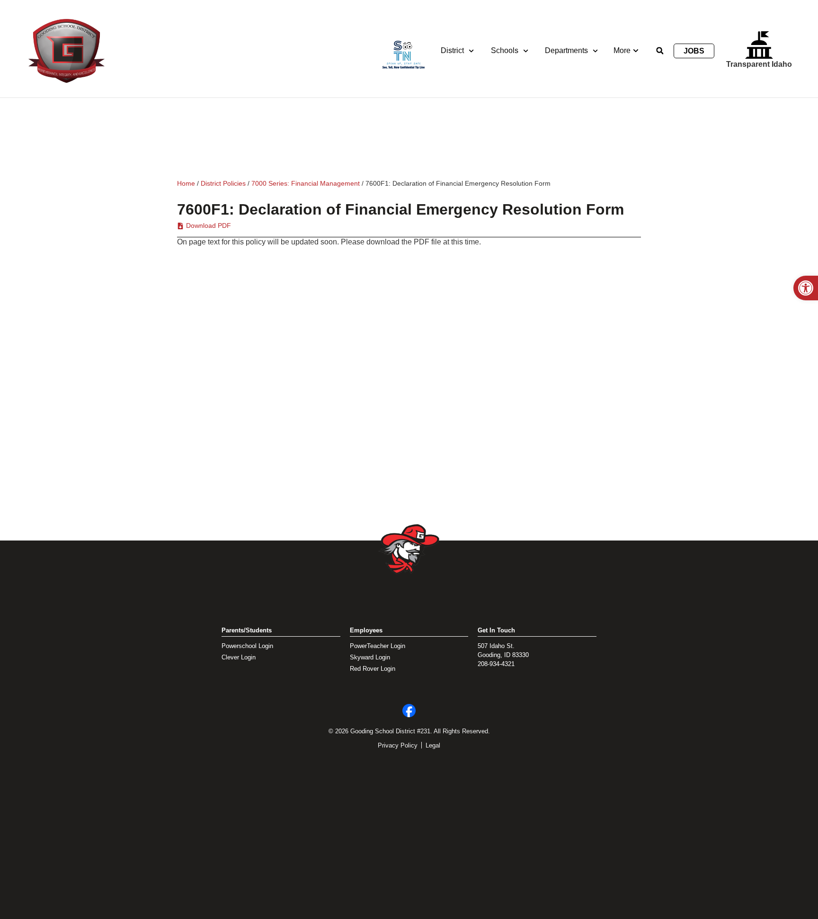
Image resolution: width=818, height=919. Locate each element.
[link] (805, 288)
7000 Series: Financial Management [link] (305, 183)
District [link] (452, 50)
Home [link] (186, 183)
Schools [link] (504, 50)
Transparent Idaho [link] (759, 64)
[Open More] (636, 51)
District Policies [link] (223, 183)
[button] (660, 50)
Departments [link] (566, 50)
